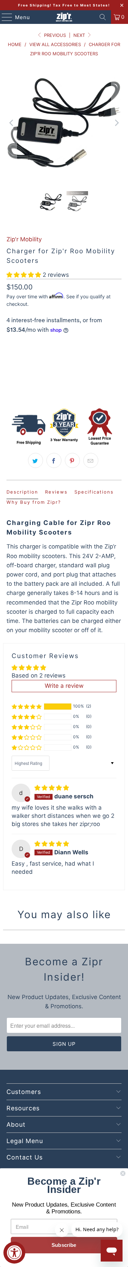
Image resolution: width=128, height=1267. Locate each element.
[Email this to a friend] (90, 460)
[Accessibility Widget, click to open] (14, 1253)
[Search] (102, 17)
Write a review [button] (64, 685)
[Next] (116, 123)
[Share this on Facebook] (53, 460)
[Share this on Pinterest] (72, 460)
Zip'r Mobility (24, 239)
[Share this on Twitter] (35, 460)
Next (79, 35)
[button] (23, 274)
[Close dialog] (123, 1173)
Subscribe (64, 1245)
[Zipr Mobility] (64, 17)
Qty (10, 345)
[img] (51, 787)
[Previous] (11, 123)
